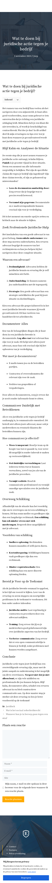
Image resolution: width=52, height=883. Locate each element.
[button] (39, 6)
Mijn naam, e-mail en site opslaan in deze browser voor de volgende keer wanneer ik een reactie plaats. (26, 787)
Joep (35, 56)
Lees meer (32, 872)
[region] (26, 870)
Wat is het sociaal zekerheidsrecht (23, 710)
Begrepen (26, 877)
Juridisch (10, 706)
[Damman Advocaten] (5, 6)
